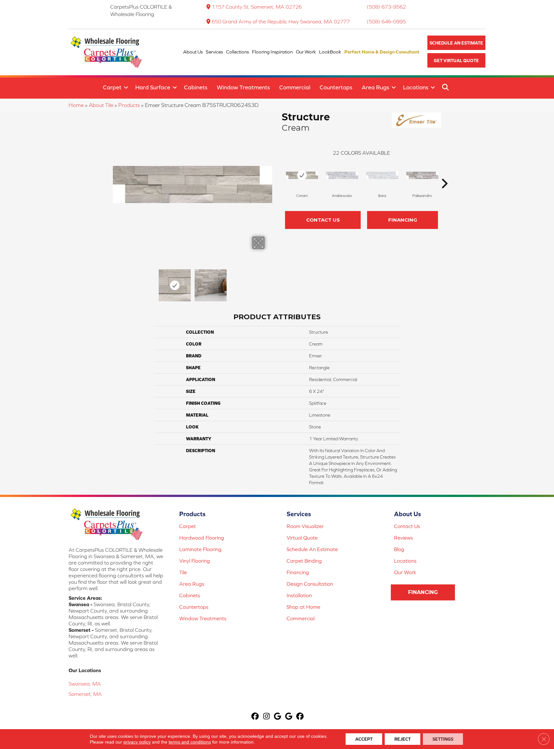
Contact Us (323, 220)
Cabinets (195, 87)
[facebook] (255, 716)
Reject (402, 739)
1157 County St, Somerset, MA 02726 (257, 7)
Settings (442, 739)
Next (269, 282)
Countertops (336, 87)
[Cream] (302, 175)
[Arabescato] (342, 175)
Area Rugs (375, 87)
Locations (415, 87)
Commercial (294, 87)
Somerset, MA (85, 694)
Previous (116, 282)
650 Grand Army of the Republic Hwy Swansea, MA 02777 (281, 21)
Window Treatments (243, 87)
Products (129, 105)
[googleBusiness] (277, 716)
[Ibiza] (382, 175)
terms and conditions (190, 742)
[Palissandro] (422, 175)
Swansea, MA (85, 684)
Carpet (112, 87)
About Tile (101, 105)
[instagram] (266, 716)
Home (76, 105)
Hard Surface (152, 87)
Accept (364, 739)
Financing (402, 220)
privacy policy (137, 742)
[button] (456, 43)
